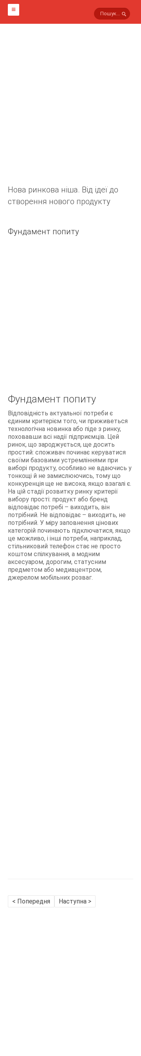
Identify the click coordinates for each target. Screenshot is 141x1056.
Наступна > (75, 901)
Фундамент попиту (43, 231)
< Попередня (31, 901)
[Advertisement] (70, 113)
